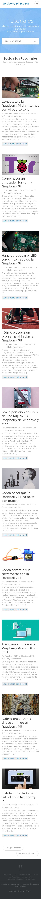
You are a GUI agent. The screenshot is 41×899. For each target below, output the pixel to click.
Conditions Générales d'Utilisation (20, 879)
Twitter (21, 891)
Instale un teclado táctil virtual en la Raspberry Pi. (19, 797)
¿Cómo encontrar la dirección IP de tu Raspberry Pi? (16, 722)
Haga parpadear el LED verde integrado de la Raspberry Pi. (19, 259)
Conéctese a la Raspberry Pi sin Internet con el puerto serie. (20, 105)
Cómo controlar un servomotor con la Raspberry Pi (16, 573)
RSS (29, 891)
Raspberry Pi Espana (15, 3)
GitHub (13, 891)
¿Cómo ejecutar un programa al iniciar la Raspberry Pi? (18, 336)
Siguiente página (26, 853)
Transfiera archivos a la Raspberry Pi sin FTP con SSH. (20, 648)
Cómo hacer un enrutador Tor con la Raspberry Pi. (17, 182)
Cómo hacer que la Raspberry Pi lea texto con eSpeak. (18, 496)
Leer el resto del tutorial (15, 144)
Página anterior (14, 848)
